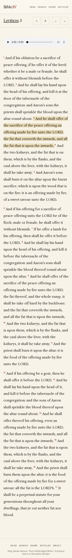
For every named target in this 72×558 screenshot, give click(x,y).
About (57, 545)
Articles (63, 7)
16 (34, 467)
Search (42, 7)
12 (4, 372)
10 (4, 322)
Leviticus (11, 20)
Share (52, 7)
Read (33, 7)
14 (40, 413)
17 (56, 487)
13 (54, 379)
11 (51, 343)
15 (55, 440)
